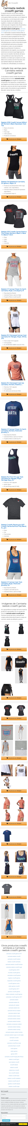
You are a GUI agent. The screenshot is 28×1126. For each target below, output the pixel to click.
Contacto (3, 1094)
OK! (23, 1123)
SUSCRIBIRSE (6, 1120)
